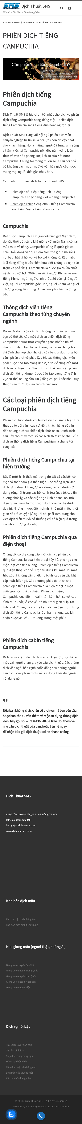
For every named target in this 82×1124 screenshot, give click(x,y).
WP (27, 1106)
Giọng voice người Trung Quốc (22, 970)
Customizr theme (60, 1106)
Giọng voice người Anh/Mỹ (20, 965)
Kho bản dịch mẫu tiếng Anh (21, 919)
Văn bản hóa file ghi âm (18, 1078)
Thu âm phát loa (15, 1050)
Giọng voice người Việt (18, 987)
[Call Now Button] (41, 1116)
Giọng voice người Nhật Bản (21, 981)
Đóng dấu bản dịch (16, 1061)
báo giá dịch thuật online (32, 731)
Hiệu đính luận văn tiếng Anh (21, 1067)
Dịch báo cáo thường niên (20, 1072)
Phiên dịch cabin (21, 204)
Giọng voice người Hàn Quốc (21, 976)
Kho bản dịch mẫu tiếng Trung (22, 925)
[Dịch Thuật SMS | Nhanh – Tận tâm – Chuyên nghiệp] (11, 5)
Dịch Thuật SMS (34, 1101)
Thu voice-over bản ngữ (19, 1044)
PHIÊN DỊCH (18, 22)
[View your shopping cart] (69, 7)
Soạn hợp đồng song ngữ (19, 1056)
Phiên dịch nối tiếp (23, 192)
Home (6, 22)
